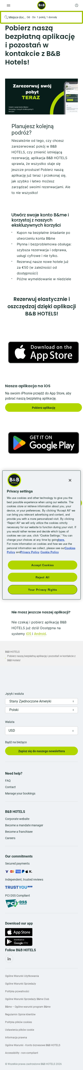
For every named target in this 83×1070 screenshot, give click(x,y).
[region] (41, 535)
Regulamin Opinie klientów (20, 1014)
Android (40, 634)
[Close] (70, 480)
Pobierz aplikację (43, 407)
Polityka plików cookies (18, 1022)
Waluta (9, 722)
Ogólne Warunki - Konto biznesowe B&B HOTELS (32, 1045)
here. (61, 539)
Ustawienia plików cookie (19, 1029)
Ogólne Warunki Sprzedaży (20, 983)
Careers (10, 838)
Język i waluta (14, 693)
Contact (10, 787)
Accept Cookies (42, 565)
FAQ (8, 780)
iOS (29, 634)
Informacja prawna (16, 1037)
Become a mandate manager (24, 825)
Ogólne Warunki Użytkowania (22, 976)
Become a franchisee (19, 831)
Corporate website (17, 819)
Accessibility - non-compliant (21, 1052)
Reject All (43, 577)
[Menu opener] (8, 5)
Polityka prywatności (17, 991)
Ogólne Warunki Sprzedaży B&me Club (27, 999)
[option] (41, 96)
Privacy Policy (29, 552)
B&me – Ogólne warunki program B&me (27, 1006)
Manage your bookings (20, 793)
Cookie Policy (49, 552)
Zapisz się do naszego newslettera (41, 751)
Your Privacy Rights (42, 590)
